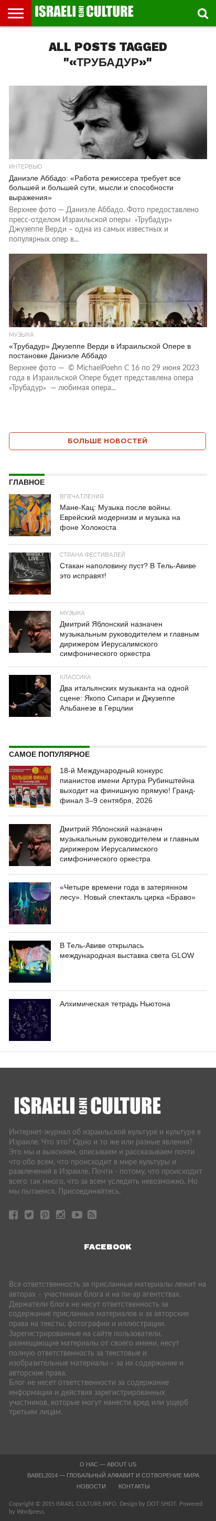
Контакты (134, 1486)
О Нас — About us (108, 1464)
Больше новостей (107, 441)
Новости (91, 1486)
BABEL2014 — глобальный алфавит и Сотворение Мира (113, 1475)
